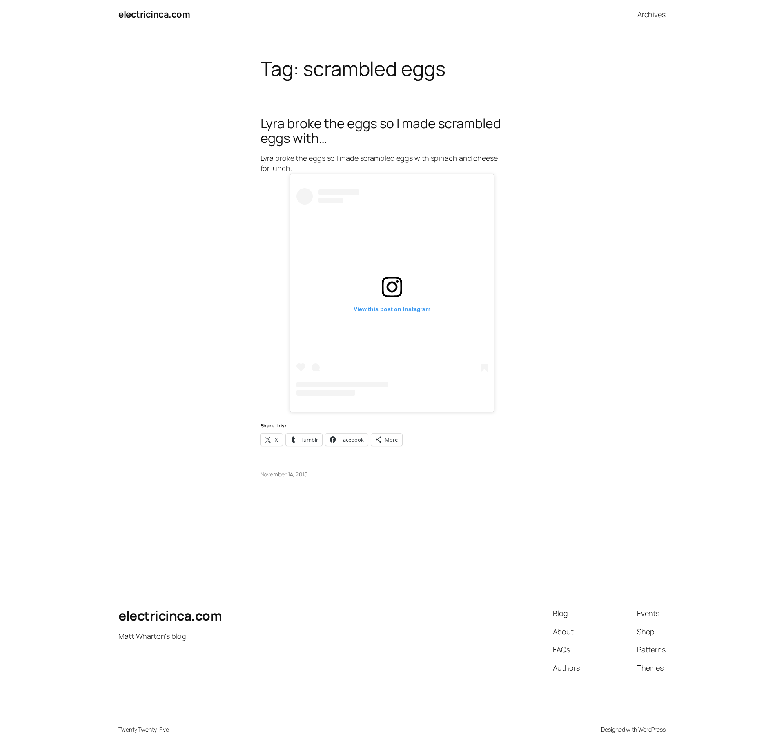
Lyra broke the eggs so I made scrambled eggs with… (381, 130)
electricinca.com (154, 14)
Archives (651, 14)
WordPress (652, 729)
